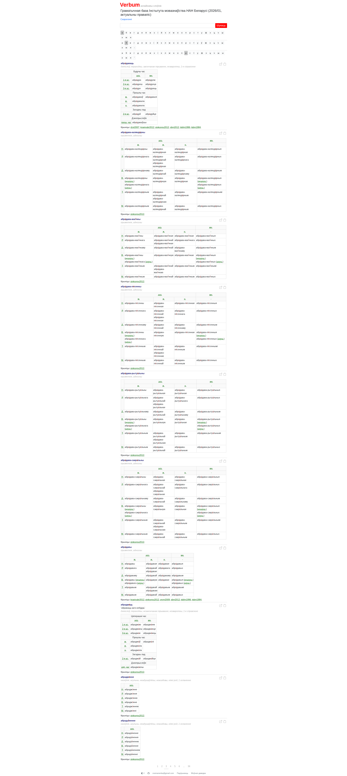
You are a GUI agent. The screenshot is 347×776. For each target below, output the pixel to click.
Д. (122, 170)
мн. (151, 76)
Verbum (130, 5)
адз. (138, 76)
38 (189, 766)
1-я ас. (126, 80)
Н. (122, 149)
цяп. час (125, 667)
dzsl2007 (135, 127)
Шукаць (221, 25)
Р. (122, 156)
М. (122, 206)
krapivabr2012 (147, 127)
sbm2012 (174, 127)
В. (122, 178)
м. (126, 97)
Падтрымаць (182, 773)
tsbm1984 (196, 127)
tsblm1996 (185, 127)
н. (126, 105)
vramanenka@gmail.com (163, 773)
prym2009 (165, 599)
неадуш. (129, 181)
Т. (122, 192)
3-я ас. (126, 88)
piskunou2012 (162, 127)
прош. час (126, 122)
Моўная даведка (198, 773)
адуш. (128, 188)
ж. (126, 101)
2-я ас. (126, 84)
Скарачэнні (126, 19)
